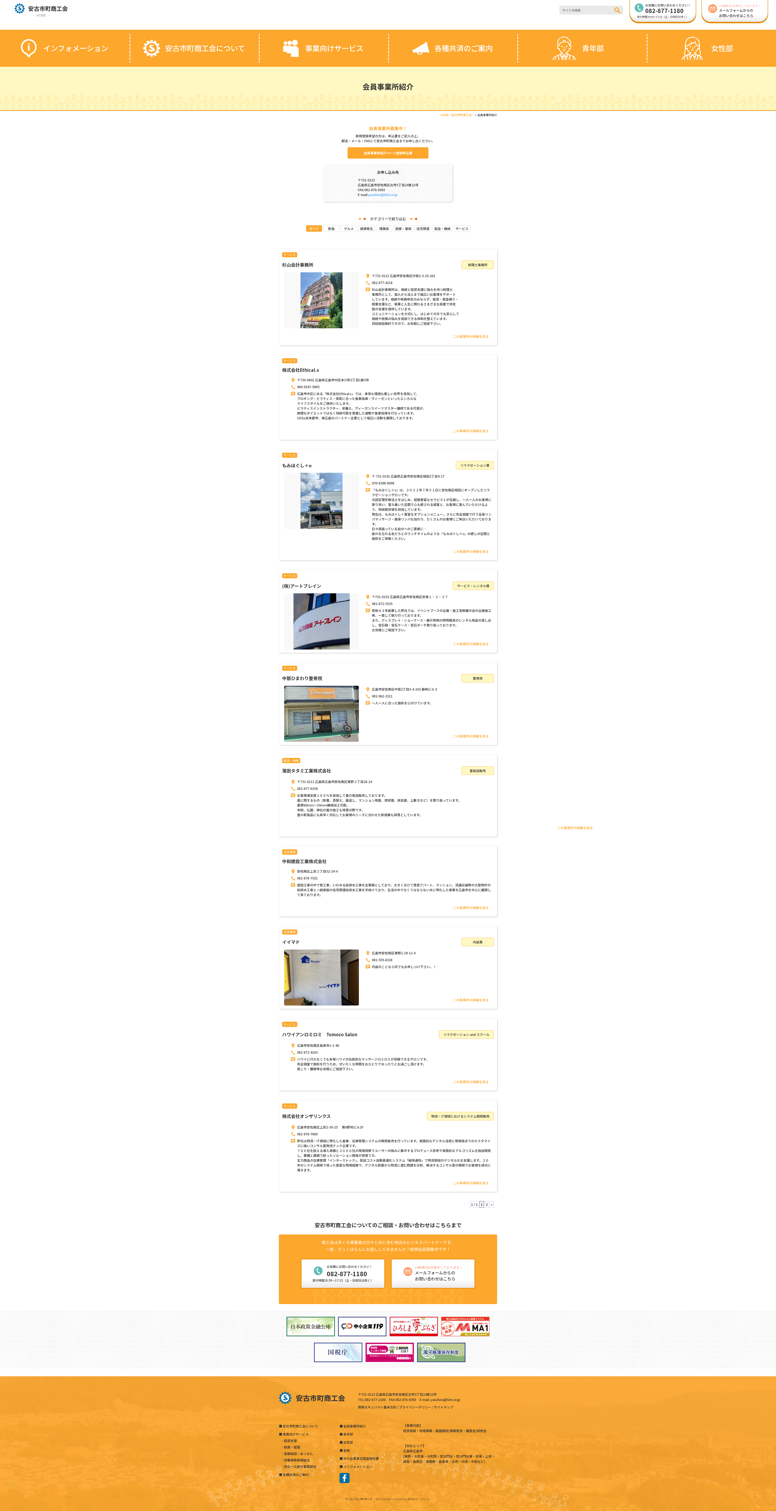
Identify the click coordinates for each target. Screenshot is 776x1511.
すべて (314, 228)
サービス (461, 228)
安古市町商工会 (363, 1499)
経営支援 (290, 1440)
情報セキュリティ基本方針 (377, 1407)
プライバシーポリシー (415, 1407)
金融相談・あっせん (298, 1453)
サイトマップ (443, 1407)
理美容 (384, 228)
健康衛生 (366, 228)
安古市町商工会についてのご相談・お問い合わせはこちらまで (388, 1225)
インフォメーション (357, 1466)
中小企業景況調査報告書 (361, 1458)
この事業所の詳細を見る (471, 336)
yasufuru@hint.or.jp (383, 194)
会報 (346, 1450)
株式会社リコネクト (419, 1499)
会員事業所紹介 (354, 1426)
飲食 (331, 228)
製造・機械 (442, 228)
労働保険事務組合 (297, 1460)
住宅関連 (422, 228)
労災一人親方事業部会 (300, 1466)
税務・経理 (292, 1447)
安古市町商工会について (300, 1426)
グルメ (349, 228)
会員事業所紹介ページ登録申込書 (388, 152)
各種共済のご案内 (296, 1474)
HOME (41, 15)
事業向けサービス (296, 1434)
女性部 (348, 1442)
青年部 (348, 1434)
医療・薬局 (403, 228)
